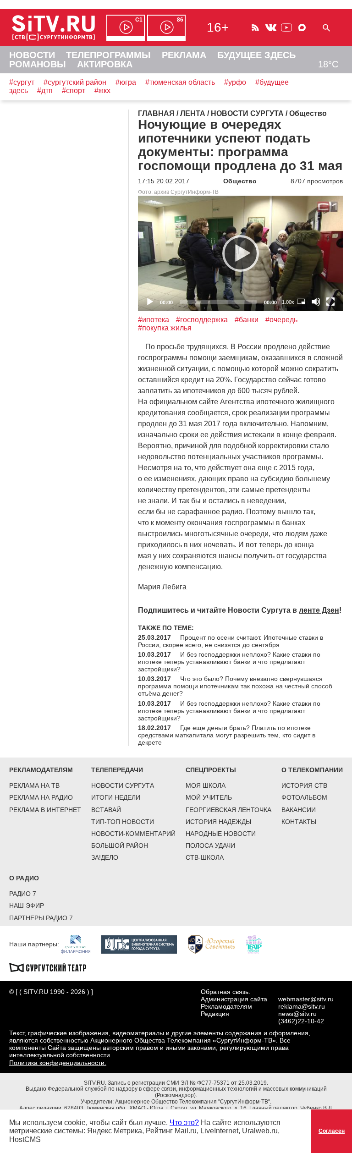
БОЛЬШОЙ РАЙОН (119, 845)
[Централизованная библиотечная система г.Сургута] (143, 943)
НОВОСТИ (32, 55)
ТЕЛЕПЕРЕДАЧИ (117, 770)
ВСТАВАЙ (106, 809)
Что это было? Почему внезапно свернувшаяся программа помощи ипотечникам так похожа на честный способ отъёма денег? (235, 686)
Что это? (184, 1122)
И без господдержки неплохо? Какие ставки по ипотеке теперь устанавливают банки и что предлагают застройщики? (229, 662)
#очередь (281, 320)
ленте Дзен (319, 610)
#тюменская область (180, 82)
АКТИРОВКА (104, 64)
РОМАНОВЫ (37, 64)
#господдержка (202, 320)
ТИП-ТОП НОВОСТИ (122, 821)
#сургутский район (75, 82)
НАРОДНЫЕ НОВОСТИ (221, 833)
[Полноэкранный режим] (330, 301)
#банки (246, 320)
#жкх (102, 90)
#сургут (21, 82)
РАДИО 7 (22, 893)
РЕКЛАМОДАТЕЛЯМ (41, 770)
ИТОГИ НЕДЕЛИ (115, 797)
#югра (126, 82)
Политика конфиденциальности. (57, 1062)
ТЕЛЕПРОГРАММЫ (108, 55)
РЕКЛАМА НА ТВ (34, 785)
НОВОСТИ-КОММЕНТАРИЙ (133, 833)
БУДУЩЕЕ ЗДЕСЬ (256, 55)
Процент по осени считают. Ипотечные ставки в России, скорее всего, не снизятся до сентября (230, 641)
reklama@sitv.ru (301, 1006)
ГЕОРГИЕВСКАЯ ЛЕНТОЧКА (228, 809)
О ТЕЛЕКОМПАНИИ (312, 770)
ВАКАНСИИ (298, 809)
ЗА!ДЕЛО (104, 857)
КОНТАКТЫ (298, 821)
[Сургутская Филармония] (80, 943)
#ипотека (153, 320)
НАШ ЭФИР (26, 905)
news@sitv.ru (297, 1013)
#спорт (73, 90)
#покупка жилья (165, 328)
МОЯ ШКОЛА (206, 785)
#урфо (235, 82)
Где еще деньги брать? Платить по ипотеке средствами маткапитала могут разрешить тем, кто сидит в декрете (226, 735)
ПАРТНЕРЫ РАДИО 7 (41, 918)
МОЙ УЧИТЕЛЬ (209, 797)
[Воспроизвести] (240, 253)
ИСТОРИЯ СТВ (304, 785)
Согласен (332, 1131)
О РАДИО (24, 878)
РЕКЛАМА (184, 55)
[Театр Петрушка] (258, 943)
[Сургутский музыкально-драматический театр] (52, 966)
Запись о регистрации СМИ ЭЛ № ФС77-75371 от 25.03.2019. (188, 1083)
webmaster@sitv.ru (306, 999)
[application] (240, 253)
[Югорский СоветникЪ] (216, 943)
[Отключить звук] (316, 301)
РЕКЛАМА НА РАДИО (41, 797)
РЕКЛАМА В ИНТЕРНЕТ (45, 809)
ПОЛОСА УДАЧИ (210, 845)
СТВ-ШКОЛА (205, 857)
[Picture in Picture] (301, 301)
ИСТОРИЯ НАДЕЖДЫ (218, 821)
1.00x (288, 302)
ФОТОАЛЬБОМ (304, 797)
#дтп (45, 90)
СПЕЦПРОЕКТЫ (211, 770)
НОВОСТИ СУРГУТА (122, 785)
